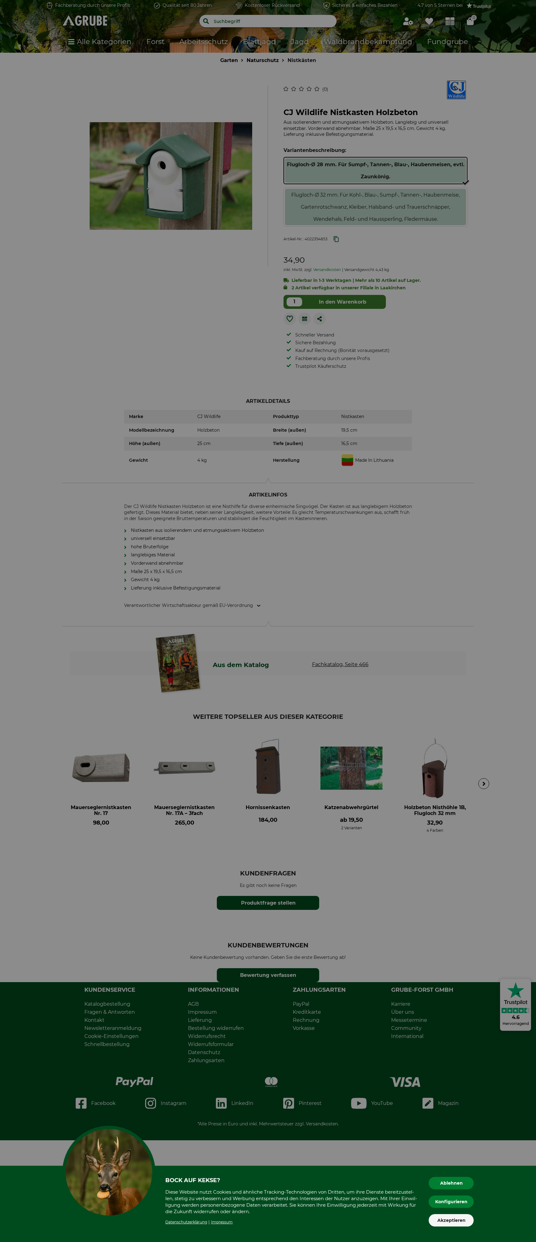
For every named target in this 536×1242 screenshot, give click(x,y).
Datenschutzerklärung (186, 1222)
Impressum (222, 1222)
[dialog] (268, 621)
